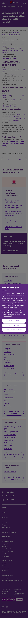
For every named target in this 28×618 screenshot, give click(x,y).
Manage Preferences (14, 325)
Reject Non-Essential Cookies (14, 329)
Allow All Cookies (14, 320)
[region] (14, 309)
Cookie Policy (7, 316)
